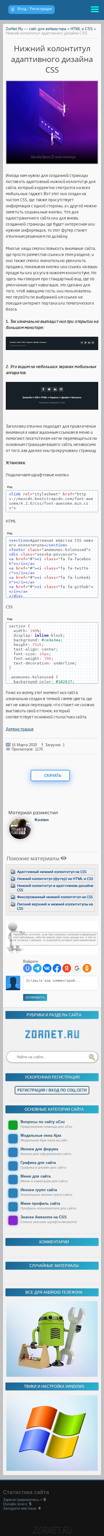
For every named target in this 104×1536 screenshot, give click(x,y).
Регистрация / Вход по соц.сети (52, 1090)
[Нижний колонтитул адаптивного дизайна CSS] (52, 162)
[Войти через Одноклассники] (87, 968)
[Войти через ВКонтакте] (47, 968)
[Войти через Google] (76, 968)
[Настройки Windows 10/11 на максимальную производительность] (52, 1469)
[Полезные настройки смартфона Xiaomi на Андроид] (52, 1375)
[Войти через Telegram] (37, 968)
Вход (22, 9)
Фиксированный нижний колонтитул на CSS (55, 897)
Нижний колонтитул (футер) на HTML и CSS (55, 878)
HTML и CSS (81, 29)
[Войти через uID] (27, 968)
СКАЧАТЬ (52, 775)
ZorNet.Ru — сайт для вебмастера (36, 29)
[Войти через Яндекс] (66, 968)
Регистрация (41, 9)
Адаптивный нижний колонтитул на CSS (51, 871)
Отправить (35, 997)
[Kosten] (20, 838)
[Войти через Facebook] (57, 968)
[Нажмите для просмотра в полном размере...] (52, 354)
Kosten (42, 819)
